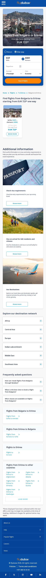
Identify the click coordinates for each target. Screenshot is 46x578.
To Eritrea (21, 93)
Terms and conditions (28, 566)
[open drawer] (3, 2)
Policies (12, 566)
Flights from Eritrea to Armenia (10, 483)
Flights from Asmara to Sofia (12, 435)
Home (5, 93)
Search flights (22, 81)
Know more (17, 203)
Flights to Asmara (9, 453)
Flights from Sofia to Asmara (12, 417)
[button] (23, 320)
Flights (12, 93)
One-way (20, 52)
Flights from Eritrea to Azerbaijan (10, 491)
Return (9, 52)
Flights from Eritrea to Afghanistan (10, 474)
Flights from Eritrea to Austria (30, 483)
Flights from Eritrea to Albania (30, 474)
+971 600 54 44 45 (23, 570)
